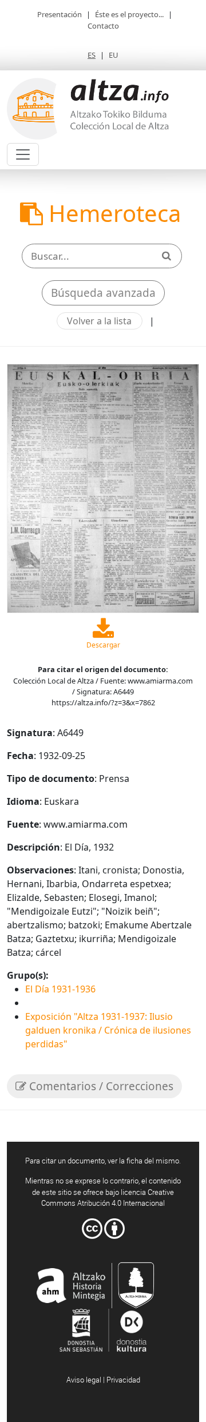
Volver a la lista (99, 321)
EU (113, 55)
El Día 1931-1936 (60, 989)
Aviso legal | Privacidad (103, 1380)
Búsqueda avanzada (103, 292)
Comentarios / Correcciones (99, 1086)
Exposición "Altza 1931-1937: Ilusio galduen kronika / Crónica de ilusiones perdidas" (108, 1030)
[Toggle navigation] (23, 154)
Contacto (103, 26)
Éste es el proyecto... (129, 14)
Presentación (59, 14)
